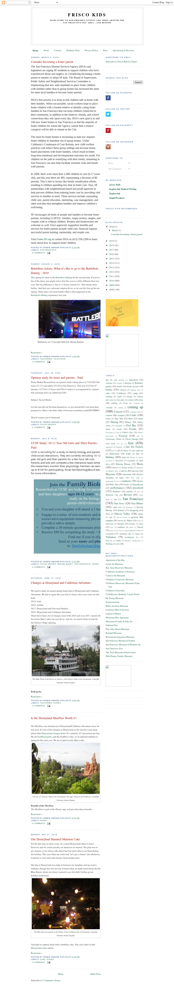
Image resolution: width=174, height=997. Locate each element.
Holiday (110, 457)
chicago (129, 396)
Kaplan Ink (114, 193)
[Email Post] (48, 253)
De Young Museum (114, 598)
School (121, 510)
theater (121, 523)
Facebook (109, 432)
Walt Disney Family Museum (119, 656)
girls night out (137, 450)
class (141, 399)
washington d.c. (132, 537)
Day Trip (119, 418)
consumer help (135, 412)
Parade (126, 484)
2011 (112, 276)
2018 (112, 245)
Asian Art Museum (114, 563)
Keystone (119, 460)
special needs (122, 517)
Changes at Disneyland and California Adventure (61, 583)
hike (137, 453)
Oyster (140, 481)
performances (117, 487)
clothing (114, 403)
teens (95, 564)
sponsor (134, 517)
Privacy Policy (91, 50)
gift (118, 450)
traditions (121, 527)
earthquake (119, 425)
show (108, 514)
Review (128, 494)
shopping (134, 510)
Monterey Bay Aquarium (117, 617)
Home (35, 50)
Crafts (133, 415)
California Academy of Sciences (120, 571)
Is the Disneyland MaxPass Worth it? (53, 718)
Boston (123, 390)
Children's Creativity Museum (119, 579)
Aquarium (133, 379)
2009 (112, 285)
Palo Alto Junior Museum (117, 629)
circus (131, 399)
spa (110, 517)
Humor (132, 457)
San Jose (119, 503)
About (46, 50)
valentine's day (125, 533)
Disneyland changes (51, 733)
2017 (112, 249)
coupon (121, 415)
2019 (112, 240)
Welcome (109, 540)
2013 (112, 267)
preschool (138, 487)
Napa (121, 477)
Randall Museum (113, 632)
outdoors (126, 481)
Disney (57, 703)
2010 (112, 280)
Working (109, 544)
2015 (112, 258)
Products (117, 491)
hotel (124, 457)
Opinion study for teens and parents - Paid (57, 377)
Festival (123, 435)
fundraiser (109, 447)
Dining (114, 422)
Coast (125, 403)
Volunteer (111, 537)
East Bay (131, 425)
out (117, 481)
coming (120, 407)
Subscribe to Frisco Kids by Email (121, 61)
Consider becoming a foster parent (52, 62)
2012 (112, 271)
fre (122, 443)
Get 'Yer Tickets (134, 446)
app (107, 380)
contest (109, 415)
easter (108, 429)
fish (138, 436)
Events (132, 429)
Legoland (131, 460)
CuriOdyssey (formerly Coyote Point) (123, 594)
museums (127, 474)
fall (117, 432)
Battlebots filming (64, 277)
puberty (130, 491)
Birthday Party (73, 50)
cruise (108, 418)
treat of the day (115, 530)
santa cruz (117, 507)
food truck (110, 443)
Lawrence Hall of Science (117, 609)
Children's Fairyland (115, 590)
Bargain (128, 383)
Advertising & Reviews (123, 50)
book (119, 386)
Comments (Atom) (52, 980)
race (138, 491)
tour (141, 523)
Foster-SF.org (44, 239)
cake (43, 959)
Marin (140, 464)
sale (115, 499)
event (119, 429)
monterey (139, 467)
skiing (140, 514)
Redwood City (112, 495)
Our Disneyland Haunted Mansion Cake (55, 839)
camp (135, 393)
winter (118, 540)
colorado (109, 407)
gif (113, 450)
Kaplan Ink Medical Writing (122, 189)
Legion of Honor (113, 613)
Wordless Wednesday (132, 540)
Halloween (114, 453)
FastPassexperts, (45, 736)
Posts (110, 163)
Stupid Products (116, 197)
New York (135, 478)
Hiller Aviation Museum (117, 605)
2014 (112, 262)
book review (132, 386)
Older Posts (95, 973)
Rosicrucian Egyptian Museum (120, 636)
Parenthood (138, 484)
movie (124, 470)
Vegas (137, 533)
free (131, 443)
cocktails (136, 403)
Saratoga (129, 507)
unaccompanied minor (133, 530)
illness (140, 457)
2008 (112, 289)
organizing (109, 481)
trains (131, 527)
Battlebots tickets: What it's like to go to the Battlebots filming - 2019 (64, 270)
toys (111, 527)
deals (140, 418)
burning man (135, 390)
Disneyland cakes (39, 947)
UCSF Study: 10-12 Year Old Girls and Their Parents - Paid (65, 445)
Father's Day (127, 432)
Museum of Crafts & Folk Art (119, 621)
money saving (127, 467)
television (60, 359)
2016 (112, 254)
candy (119, 396)
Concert (118, 411)
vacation (110, 533)
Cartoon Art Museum (115, 575)
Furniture (119, 447)
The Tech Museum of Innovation (121, 652)
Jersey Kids (114, 184)
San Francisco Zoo (114, 648)
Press (105, 50)
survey (120, 520)
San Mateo (137, 503)
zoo (117, 543)
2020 (112, 226)
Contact (57, 50)
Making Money (65, 564)
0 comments (38, 253)
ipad (110, 460)
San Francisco (48, 250)
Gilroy (125, 450)
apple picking (119, 380)
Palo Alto (114, 484)
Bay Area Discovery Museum (119, 567)
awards (119, 383)
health (128, 453)
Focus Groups (48, 424)
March (115, 230)
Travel (140, 527)
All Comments (114, 168)
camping (109, 396)
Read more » (36, 352)
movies (135, 470)
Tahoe (129, 520)
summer (109, 520)
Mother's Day (113, 471)
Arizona (109, 383)
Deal (130, 418)
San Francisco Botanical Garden (120, 640)
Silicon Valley (122, 513)
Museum (110, 474)
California (46, 359)
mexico (115, 467)
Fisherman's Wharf (113, 439)
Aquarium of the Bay (115, 560)
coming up (135, 407)
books (109, 389)
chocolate (120, 400)
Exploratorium (112, 602)
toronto (132, 523)
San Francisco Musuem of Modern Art (123, 644)
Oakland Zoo (112, 625)
